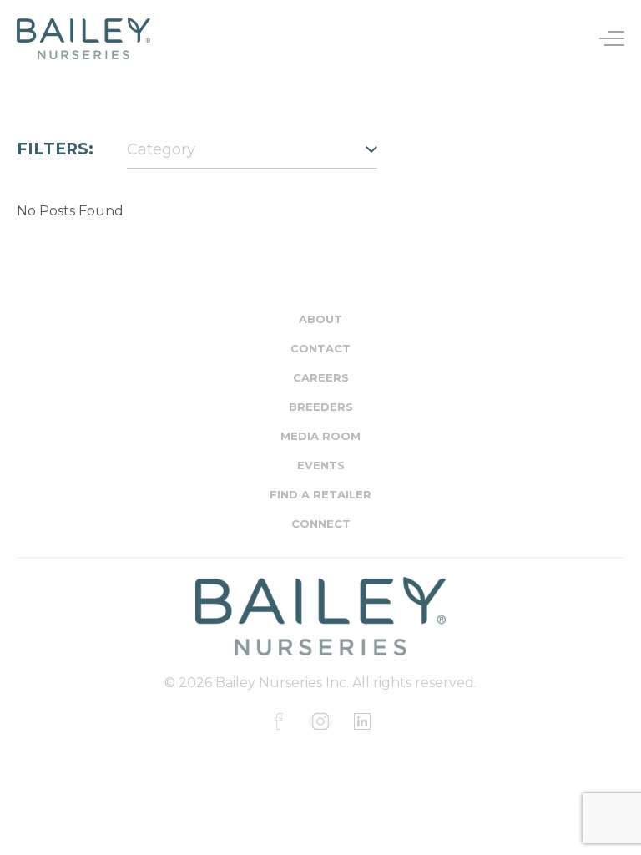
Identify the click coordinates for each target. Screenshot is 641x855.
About (320, 319)
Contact (320, 348)
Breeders (321, 406)
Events (321, 465)
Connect (321, 523)
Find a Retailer (320, 494)
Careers (321, 377)
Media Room (320, 436)
